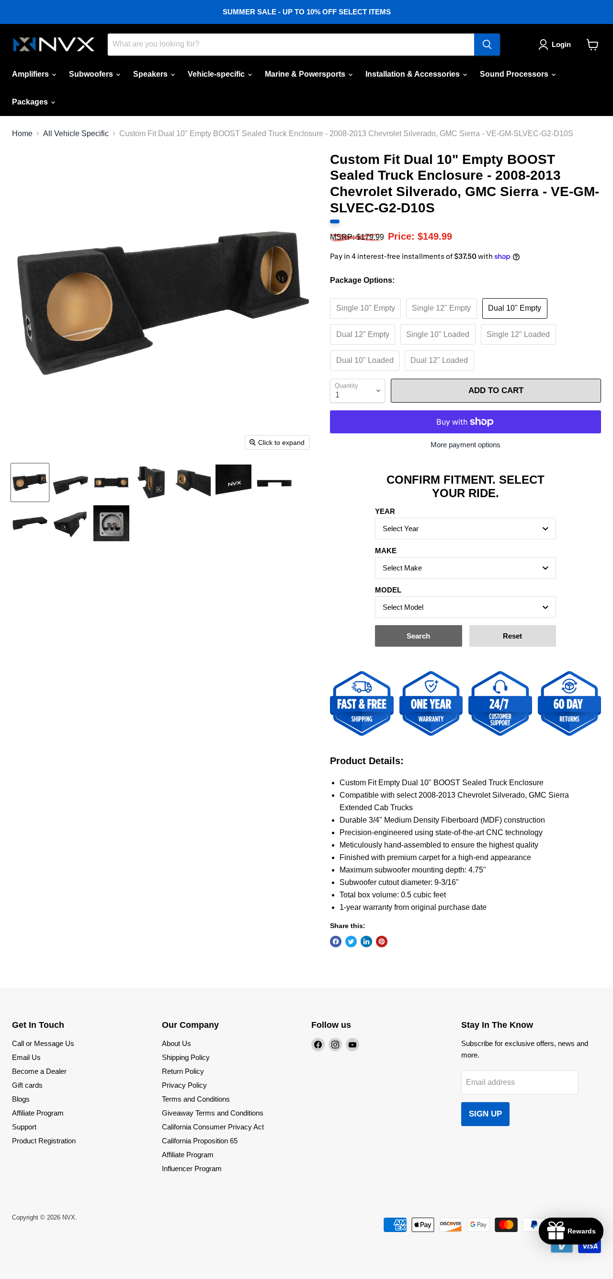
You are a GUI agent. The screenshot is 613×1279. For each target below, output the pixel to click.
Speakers (151, 74)
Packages (31, 102)
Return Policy (183, 1071)
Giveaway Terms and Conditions (212, 1113)
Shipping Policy (186, 1057)
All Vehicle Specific (76, 133)
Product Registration (44, 1141)
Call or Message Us (43, 1043)
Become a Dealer (39, 1071)
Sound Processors (515, 74)
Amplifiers (31, 74)
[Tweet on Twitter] (351, 941)
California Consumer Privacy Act (213, 1127)
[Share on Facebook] (335, 941)
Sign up (485, 1113)
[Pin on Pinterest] (381, 941)
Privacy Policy (184, 1085)
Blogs (21, 1099)
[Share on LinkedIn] (366, 941)
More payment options (465, 445)
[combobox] (465, 528)
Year (385, 511)
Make (386, 550)
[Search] (487, 45)
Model (388, 590)
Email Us (26, 1057)
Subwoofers (92, 74)
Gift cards (27, 1085)
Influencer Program (192, 1168)
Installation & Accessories (413, 74)
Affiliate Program (38, 1113)
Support (24, 1127)
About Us (176, 1043)
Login (561, 44)
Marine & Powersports (306, 74)
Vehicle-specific (217, 74)
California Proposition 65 (200, 1141)
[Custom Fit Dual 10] (30, 482)
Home (22, 133)
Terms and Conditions (196, 1099)
